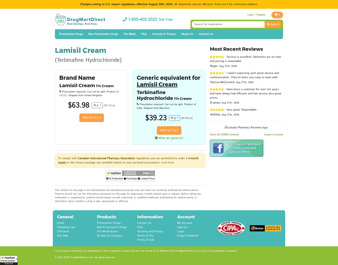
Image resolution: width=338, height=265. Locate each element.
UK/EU (63, 95)
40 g (174, 118)
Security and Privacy (150, 231)
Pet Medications (107, 231)
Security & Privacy (164, 34)
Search (274, 24)
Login (180, 231)
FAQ (144, 34)
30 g (96, 105)
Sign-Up (182, 227)
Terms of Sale (145, 240)
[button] (9, 260)
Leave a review (273, 135)
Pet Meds (130, 34)
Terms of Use (145, 236)
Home (60, 223)
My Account (184, 223)
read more (167, 163)
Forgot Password (187, 236)
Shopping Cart (66, 227)
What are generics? (170, 138)
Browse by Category (110, 236)
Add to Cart (91, 117)
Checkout (63, 231)
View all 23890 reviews (224, 135)
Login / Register (257, 15)
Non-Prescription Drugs (103, 34)
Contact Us (206, 34)
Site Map (62, 236)
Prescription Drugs (71, 34)
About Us (187, 34)
